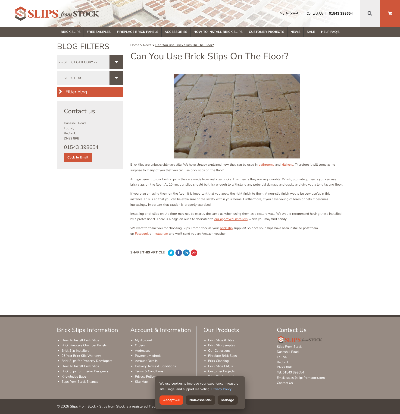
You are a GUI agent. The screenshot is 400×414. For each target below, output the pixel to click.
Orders (140, 345)
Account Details (146, 361)
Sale (311, 32)
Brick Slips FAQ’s (220, 366)
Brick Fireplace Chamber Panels (84, 345)
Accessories (176, 32)
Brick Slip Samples (221, 345)
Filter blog (75, 92)
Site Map (141, 381)
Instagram (160, 233)
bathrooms (266, 164)
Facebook (142, 233)
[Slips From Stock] (57, 14)
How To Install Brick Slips (218, 32)
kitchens (287, 164)
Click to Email (77, 157)
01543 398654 (341, 13)
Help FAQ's (330, 32)
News (295, 32)
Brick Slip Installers (75, 350)
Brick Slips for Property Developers (87, 361)
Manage (227, 400)
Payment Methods (148, 356)
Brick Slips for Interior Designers (85, 371)
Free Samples (99, 32)
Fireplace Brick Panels (137, 32)
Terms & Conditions (149, 371)
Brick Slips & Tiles (221, 340)
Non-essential (200, 400)
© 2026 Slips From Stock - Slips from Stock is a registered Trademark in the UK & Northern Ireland (134, 406)
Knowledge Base (74, 376)
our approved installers (231, 219)
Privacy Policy (145, 376)
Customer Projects (266, 32)
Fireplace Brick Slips (222, 356)
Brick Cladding (218, 361)
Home (134, 45)
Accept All (171, 400)
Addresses (142, 350)
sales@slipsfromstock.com (305, 378)
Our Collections (219, 350)
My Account (289, 13)
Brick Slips (71, 32)
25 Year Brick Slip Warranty (81, 356)
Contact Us (314, 13)
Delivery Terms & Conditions (155, 366)
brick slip (226, 228)
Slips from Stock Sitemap (80, 381)
